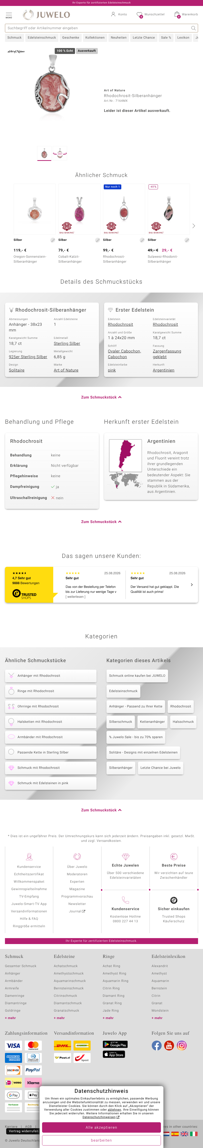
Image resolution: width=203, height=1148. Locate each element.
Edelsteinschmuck (42, 37)
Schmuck (14, 37)
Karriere (11, 1127)
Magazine (77, 889)
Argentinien (164, 370)
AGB (28, 1127)
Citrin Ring (111, 988)
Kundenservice (29, 867)
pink (112, 370)
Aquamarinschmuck (70, 981)
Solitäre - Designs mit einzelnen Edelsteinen (143, 752)
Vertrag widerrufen (24, 1131)
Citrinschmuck (65, 996)
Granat (157, 1003)
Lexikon (183, 37)
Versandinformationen (29, 911)
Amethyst (159, 973)
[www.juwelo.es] (175, 1134)
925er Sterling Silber (28, 357)
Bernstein (159, 988)
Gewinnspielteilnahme (29, 889)
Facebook (157, 1045)
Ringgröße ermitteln (29, 926)
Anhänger (12, 973)
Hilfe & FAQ (29, 919)
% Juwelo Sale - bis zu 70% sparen (136, 737)
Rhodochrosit (120, 324)
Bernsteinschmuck (69, 988)
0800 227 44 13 (125, 921)
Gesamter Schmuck (20, 966)
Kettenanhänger (152, 722)
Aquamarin (160, 981)
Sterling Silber (67, 344)
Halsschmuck (183, 722)
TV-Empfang (29, 896)
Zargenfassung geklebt (167, 354)
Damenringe (15, 996)
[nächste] (193, 225)
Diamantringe (16, 1003)
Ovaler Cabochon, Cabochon (124, 354)
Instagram (182, 1045)
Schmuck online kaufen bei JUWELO (137, 676)
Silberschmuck (120, 722)
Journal (75, 911)
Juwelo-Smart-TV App (29, 904)
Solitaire (17, 370)
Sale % (166, 37)
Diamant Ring (114, 996)
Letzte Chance (144, 37)
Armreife (12, 988)
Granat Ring (112, 1003)
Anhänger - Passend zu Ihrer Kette (135, 706)
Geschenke (70, 37)
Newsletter (77, 904)
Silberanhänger (121, 768)
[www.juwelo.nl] (165, 1134)
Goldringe (13, 1010)
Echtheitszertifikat (29, 874)
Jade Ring (111, 1010)
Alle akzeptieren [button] (101, 1127)
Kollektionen (95, 37)
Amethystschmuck (69, 973)
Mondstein (160, 1010)
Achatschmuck (66, 966)
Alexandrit (160, 966)
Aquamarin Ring (115, 981)
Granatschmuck (66, 1010)
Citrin (156, 996)
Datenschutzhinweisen (99, 1117)
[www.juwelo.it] (194, 1134)
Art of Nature (66, 370)
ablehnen (114, 1110)
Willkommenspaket (29, 881)
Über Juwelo (77, 867)
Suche (194, 28)
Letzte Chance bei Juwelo (161, 768)
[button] (8, 15)
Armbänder (14, 981)
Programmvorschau (77, 896)
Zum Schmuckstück (99, 397)
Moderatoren (77, 874)
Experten (77, 881)
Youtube (169, 1045)
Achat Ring (111, 966)
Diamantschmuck (68, 1003)
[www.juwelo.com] (184, 1134)
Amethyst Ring (114, 973)
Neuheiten (119, 37)
